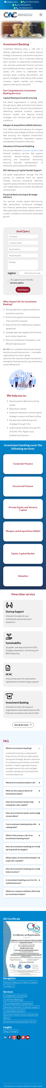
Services (13, 25)
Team (25, 982)
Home (6, 25)
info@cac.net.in (12, 2)
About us (16, 982)
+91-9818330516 (24, 5)
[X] (19, 1037)
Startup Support (31, 1007)
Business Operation (13, 1007)
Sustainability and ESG (14, 1011)
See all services (21, 725)
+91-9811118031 (32, 2)
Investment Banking (13, 999)
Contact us (9, 986)
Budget (14, 1031)
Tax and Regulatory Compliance (18, 1003)
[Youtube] (28, 1037)
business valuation (30, 150)
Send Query (23, 289)
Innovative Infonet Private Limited (28, 1086)
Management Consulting (15, 995)
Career (34, 982)
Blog (6, 1031)
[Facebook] (10, 1037)
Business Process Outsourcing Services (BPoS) (20, 1016)
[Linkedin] (5, 1037)
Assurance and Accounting (15, 1021)
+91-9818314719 (25, 8)
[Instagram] (14, 1037)
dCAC (32, 1021)
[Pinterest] (23, 1037)
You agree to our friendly (21, 281)
